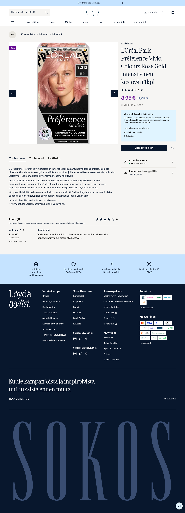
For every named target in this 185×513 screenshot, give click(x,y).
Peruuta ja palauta (51, 302)
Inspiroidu (78, 302)
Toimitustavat (146, 308)
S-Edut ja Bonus (111, 360)
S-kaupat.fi (110, 324)
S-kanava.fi (110, 313)
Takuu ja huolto (49, 313)
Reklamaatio (48, 307)
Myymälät (108, 338)
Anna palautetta (111, 307)
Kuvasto (77, 324)
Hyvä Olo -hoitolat (112, 349)
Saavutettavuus (50, 318)
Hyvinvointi (118, 22)
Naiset (52, 22)
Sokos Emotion (111, 343)
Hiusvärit (57, 34)
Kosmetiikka (32, 22)
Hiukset (43, 34)
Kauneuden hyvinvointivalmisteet (136, 128)
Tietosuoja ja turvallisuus (54, 335)
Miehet (69, 22)
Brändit (76, 307)
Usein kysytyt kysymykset (116, 296)
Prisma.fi (109, 319)
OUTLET (77, 313)
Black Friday (79, 318)
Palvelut (107, 354)
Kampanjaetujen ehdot (53, 324)
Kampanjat (140, 22)
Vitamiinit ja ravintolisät (133, 132)
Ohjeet (45, 296)
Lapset (85, 22)
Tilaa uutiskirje (19, 399)
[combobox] (29, 12)
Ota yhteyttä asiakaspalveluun (118, 302)
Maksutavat (145, 343)
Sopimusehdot (49, 329)
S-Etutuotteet (129, 136)
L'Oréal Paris (127, 44)
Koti (101, 22)
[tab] (61, 146)
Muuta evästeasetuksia (53, 341)
